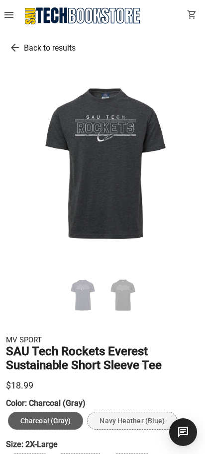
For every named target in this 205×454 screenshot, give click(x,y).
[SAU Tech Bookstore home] (82, 16)
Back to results (50, 48)
